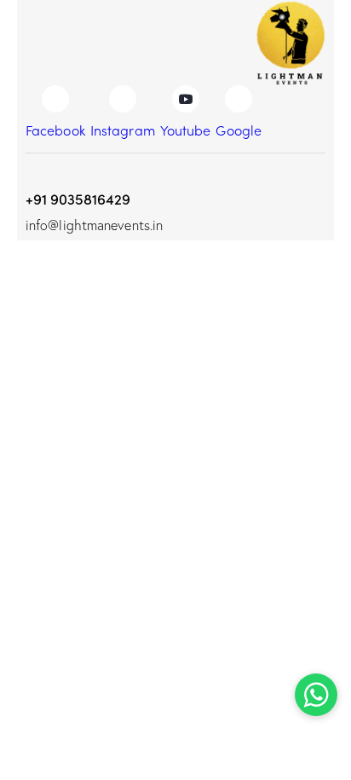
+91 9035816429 (78, 198)
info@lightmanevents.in (94, 225)
